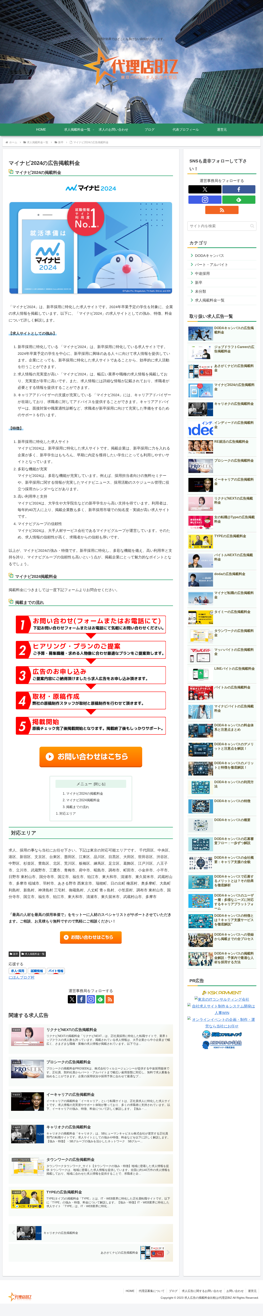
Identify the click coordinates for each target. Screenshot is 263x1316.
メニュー (84, 783)
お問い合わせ (235, 1291)
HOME (130, 1291)
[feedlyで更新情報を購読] (100, 999)
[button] (252, 226)
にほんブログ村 (22, 977)
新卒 (15, 954)
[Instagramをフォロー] (91, 999)
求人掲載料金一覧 (35, 954)
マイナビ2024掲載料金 (83, 800)
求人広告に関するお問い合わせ (202, 1291)
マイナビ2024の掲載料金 (84, 793)
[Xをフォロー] (72, 999)
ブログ (173, 1291)
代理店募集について (152, 1291)
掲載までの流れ (77, 807)
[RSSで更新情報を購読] (110, 999)
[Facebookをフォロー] (81, 999)
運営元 (252, 1291)
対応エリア (67, 813)
